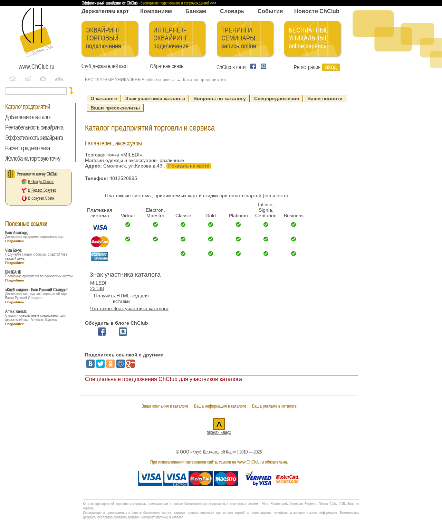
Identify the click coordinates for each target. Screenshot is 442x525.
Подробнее (14, 241)
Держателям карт (105, 11)
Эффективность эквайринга (34, 137)
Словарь (232, 11)
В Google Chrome (41, 181)
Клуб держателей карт (104, 66)
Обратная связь (165, 66)
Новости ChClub (316, 11)
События (270, 11)
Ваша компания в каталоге (165, 406)
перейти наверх (219, 432)
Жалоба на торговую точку (32, 158)
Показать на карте (188, 166)
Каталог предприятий (27, 106)
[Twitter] (100, 364)
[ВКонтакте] (90, 364)
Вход (331, 67)
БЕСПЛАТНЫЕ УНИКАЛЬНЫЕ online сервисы (309, 38)
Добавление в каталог (28, 117)
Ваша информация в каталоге (220, 406)
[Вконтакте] (261, 67)
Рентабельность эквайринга (34, 127)
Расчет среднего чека (27, 148)
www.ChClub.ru (36, 66)
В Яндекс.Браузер (42, 190)
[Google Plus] (130, 364)
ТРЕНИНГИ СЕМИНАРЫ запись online (238, 38)
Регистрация (307, 67)
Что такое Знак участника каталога (129, 308)
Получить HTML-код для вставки (121, 298)
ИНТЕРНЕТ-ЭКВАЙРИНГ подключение (171, 38)
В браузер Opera (41, 198)
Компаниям (156, 11)
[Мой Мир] (120, 364)
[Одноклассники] (110, 364)
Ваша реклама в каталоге (274, 406)
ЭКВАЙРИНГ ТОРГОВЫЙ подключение (103, 38)
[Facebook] (252, 67)
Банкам (195, 11)
